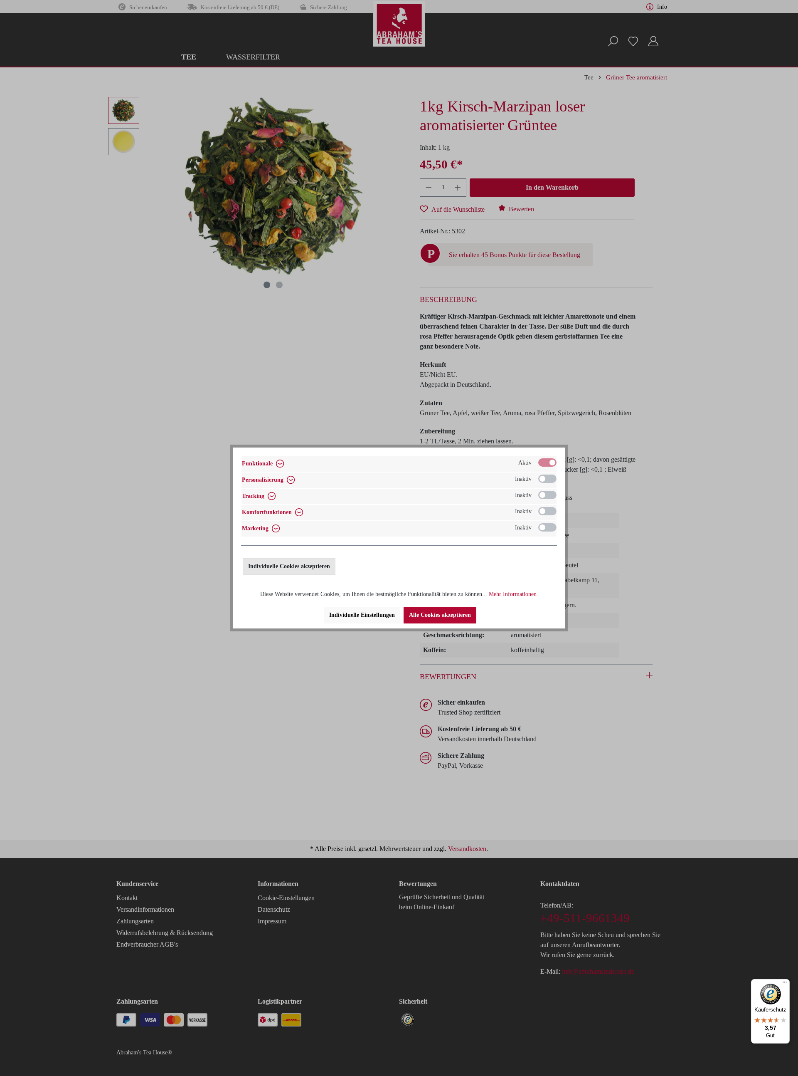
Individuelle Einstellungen (362, 615)
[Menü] (785, 984)
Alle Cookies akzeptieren (440, 615)
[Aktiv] (547, 462)
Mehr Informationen (513, 594)
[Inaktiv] (547, 479)
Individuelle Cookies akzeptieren (289, 566)
